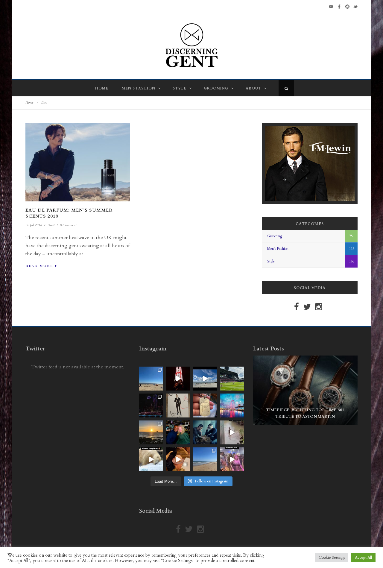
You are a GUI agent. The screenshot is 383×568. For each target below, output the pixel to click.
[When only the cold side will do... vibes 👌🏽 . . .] (151, 459)
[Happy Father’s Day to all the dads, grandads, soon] (205, 405)
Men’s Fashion (138, 88)
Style (179, 88)
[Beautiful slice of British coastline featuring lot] (205, 459)
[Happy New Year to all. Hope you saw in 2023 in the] (232, 405)
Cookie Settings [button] (332, 557)
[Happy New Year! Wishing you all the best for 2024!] (151, 405)
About (253, 88)
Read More (39, 266)
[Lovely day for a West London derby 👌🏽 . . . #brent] (232, 379)
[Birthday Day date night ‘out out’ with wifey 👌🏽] (178, 432)
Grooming (216, 88)
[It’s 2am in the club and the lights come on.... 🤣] (232, 432)
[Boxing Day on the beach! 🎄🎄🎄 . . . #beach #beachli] (151, 432)
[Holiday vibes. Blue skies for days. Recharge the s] (151, 379)
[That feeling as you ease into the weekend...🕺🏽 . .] (232, 459)
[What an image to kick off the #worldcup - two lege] (205, 432)
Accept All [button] (363, 557)
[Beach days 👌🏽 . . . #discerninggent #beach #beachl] (205, 379)
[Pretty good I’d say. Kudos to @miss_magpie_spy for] (178, 405)
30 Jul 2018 (33, 225)
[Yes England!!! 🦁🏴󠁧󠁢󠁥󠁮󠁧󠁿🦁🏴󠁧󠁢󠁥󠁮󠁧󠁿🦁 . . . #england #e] (178, 379)
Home (101, 88)
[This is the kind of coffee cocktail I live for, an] (178, 459)
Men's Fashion (277, 248)
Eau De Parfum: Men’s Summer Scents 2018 (69, 213)
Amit (50, 225)
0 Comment (68, 225)
